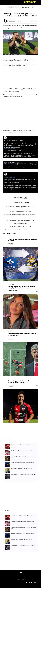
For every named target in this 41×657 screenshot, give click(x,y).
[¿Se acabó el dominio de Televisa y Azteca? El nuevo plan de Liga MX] (7, 464)
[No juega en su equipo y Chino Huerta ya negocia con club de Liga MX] (7, 476)
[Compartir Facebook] (31, 21)
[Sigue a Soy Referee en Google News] (35, 582)
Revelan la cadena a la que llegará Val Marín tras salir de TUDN (21, 468)
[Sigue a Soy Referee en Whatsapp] (24, 582)
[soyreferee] (29, 2)
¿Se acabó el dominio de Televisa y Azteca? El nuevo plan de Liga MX (22, 462)
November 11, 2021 (25, 202)
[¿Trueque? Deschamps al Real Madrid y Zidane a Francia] (20, 264)
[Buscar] (9, 7)
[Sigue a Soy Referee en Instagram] (29, 582)
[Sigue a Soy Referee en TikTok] (32, 582)
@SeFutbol (24, 198)
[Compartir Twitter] (33, 21)
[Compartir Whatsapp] (36, 21)
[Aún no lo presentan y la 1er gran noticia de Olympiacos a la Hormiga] (7, 452)
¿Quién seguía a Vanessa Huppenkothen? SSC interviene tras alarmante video (23, 457)
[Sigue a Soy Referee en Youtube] (31, 582)
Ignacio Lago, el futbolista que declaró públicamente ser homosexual (20, 381)
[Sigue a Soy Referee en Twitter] (27, 582)
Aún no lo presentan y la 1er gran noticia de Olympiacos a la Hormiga (22, 450)
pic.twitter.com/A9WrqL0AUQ (20, 223)
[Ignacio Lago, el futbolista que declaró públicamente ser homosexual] (20, 406)
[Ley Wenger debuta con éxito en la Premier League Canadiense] (20, 359)
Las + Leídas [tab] (6, 439)
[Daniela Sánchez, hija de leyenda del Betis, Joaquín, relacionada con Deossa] (20, 311)
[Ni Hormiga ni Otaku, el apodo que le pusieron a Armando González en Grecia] (7, 446)
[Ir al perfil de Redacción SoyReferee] (5, 20)
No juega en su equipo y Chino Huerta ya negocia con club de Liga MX (23, 474)
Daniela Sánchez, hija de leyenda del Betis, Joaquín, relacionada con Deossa (21, 287)
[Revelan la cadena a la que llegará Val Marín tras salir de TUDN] (7, 470)
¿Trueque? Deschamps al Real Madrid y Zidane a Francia (23, 240)
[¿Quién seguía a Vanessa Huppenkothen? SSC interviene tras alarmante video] (7, 458)
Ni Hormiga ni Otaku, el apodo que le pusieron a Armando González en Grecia (23, 445)
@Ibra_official (24, 197)
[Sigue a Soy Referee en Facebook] (26, 582)
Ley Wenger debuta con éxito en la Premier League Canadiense (22, 334)
